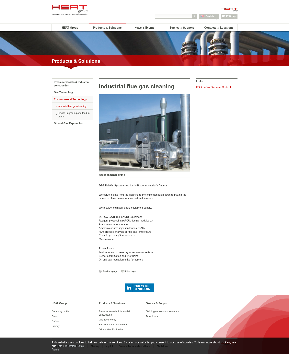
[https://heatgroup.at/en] (229, 10)
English (209, 16)
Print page (130, 271)
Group (55, 316)
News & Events (144, 27)
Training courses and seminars (162, 311)
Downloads (152, 316)
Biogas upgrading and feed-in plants (74, 114)
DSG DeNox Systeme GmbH (212, 87)
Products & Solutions (107, 27)
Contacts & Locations (219, 27)
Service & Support (182, 27)
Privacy (56, 326)
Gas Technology (64, 92)
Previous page (110, 271)
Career (55, 321)
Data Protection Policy (70, 346)
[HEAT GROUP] (73, 10)
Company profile (60, 311)
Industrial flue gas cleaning (72, 106)
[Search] (194, 16)
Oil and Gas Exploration (68, 123)
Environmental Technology (70, 99)
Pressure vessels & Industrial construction (71, 83)
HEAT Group (229, 16)
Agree (55, 349)
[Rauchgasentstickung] (144, 132)
